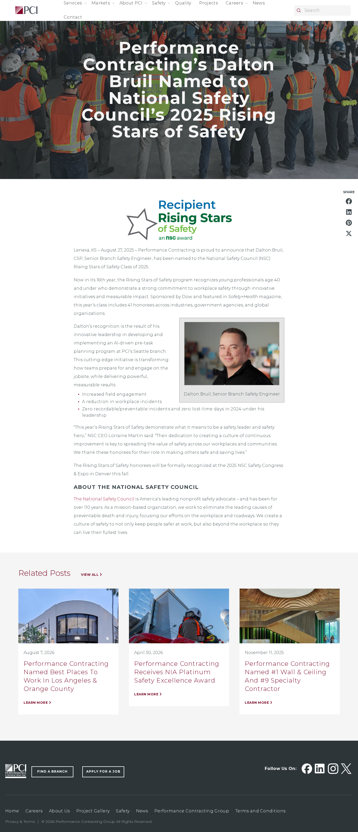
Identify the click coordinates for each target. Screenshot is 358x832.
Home (12, 810)
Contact (73, 17)
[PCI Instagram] (333, 768)
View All (90, 575)
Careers (34, 810)
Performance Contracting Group (191, 810)
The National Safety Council (104, 498)
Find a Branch (52, 771)
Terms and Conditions (260, 810)
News (142, 810)
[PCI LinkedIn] (320, 768)
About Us (59, 810)
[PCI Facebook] (307, 768)
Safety (122, 810)
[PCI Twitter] (346, 768)
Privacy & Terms (20, 821)
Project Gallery (93, 810)
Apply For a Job (103, 771)
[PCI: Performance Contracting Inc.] (26, 10)
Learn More (36, 703)
